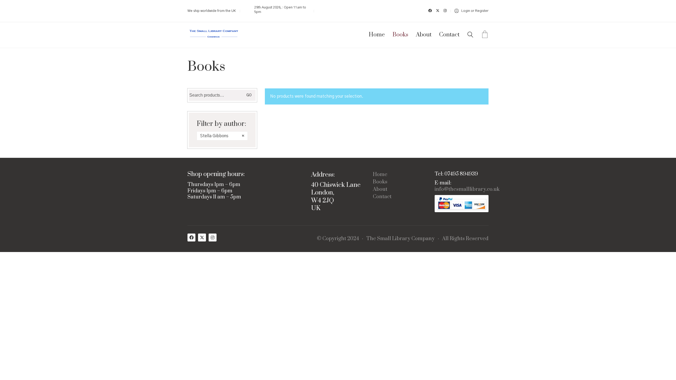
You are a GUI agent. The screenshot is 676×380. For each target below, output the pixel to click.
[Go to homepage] (213, 35)
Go (249, 95)
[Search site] (470, 35)
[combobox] (222, 135)
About (380, 189)
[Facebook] (191, 237)
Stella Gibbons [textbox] (222, 136)
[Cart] (485, 35)
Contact (382, 197)
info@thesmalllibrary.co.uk (467, 189)
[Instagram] (213, 237)
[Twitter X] (202, 237)
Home (380, 175)
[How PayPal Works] (462, 203)
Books (380, 182)
